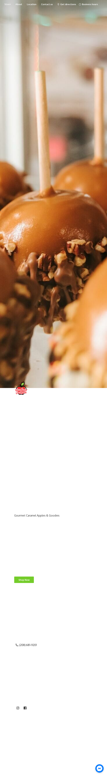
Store (7, 4)
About (18, 4)
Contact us (47, 4)
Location (31, 4)
